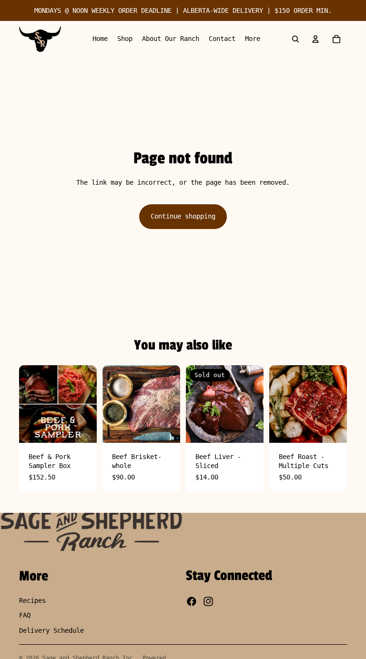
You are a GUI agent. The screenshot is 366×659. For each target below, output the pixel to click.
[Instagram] (208, 602)
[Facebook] (191, 602)
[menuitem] (252, 39)
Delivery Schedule (51, 630)
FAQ (24, 615)
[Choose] (332, 428)
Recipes (32, 600)
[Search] (295, 39)
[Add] (82, 428)
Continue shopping (183, 216)
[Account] (315, 39)
